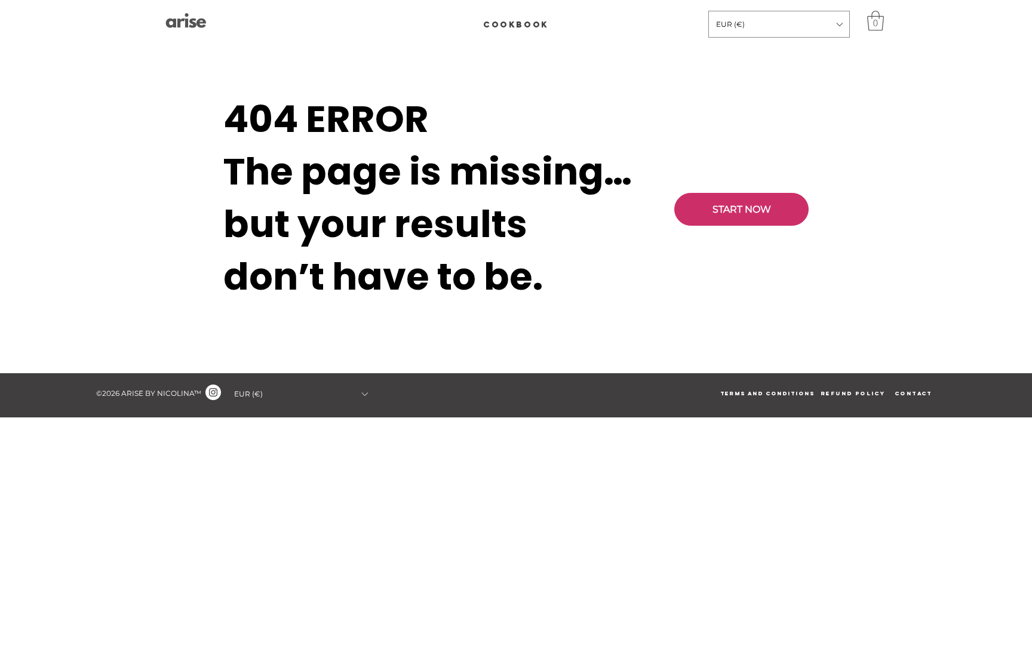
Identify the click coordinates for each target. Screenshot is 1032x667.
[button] (779, 24)
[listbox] (779, 24)
